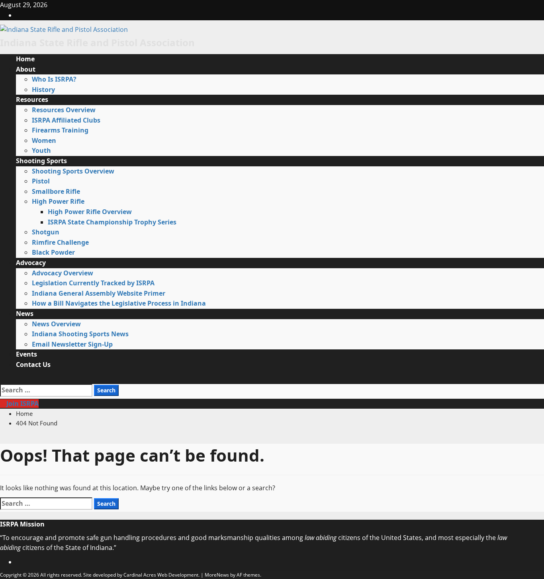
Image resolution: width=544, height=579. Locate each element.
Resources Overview (64, 109)
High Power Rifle (58, 201)
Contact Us (33, 364)
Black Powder (53, 252)
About (25, 69)
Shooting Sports (41, 160)
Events (26, 354)
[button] (2, 378)
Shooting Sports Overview (73, 171)
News (24, 313)
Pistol (41, 181)
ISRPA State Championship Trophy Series (112, 222)
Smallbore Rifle (56, 191)
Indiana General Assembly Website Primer (98, 293)
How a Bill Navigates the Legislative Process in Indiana (119, 303)
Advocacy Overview (62, 273)
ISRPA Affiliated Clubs (66, 120)
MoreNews (217, 574)
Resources (32, 99)
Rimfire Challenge (60, 242)
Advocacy (31, 262)
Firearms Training (60, 130)
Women (44, 140)
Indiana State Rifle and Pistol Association (97, 42)
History (43, 89)
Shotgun (45, 232)
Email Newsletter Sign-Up (72, 344)
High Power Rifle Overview (90, 211)
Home (25, 59)
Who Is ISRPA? (54, 79)
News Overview (56, 324)
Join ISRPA (22, 403)
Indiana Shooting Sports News (80, 333)
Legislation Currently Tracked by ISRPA (93, 283)
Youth (41, 150)
